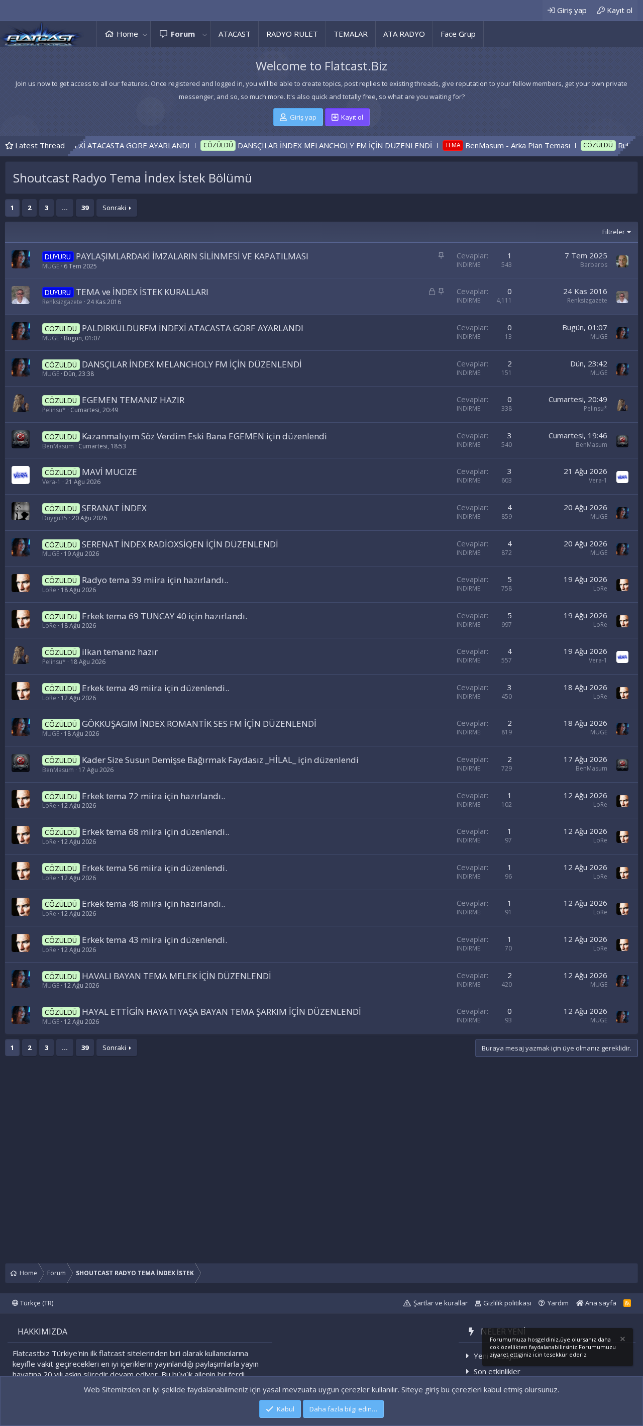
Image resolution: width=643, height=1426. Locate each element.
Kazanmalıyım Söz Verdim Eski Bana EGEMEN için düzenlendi (204, 436)
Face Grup (458, 34)
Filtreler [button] (613, 231)
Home (127, 34)
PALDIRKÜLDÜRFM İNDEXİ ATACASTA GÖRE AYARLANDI (192, 328)
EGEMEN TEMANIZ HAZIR (133, 400)
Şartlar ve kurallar (440, 1302)
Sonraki (114, 207)
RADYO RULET (292, 34)
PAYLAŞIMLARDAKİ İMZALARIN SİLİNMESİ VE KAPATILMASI (192, 256)
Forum (183, 34)
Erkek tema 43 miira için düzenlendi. (154, 939)
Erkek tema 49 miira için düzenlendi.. (155, 688)
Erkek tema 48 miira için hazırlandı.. (153, 903)
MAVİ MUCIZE (109, 472)
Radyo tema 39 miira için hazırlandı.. (155, 580)
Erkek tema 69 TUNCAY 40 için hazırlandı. (164, 616)
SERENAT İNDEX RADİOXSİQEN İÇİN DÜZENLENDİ (180, 544)
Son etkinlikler (497, 1371)
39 (84, 207)
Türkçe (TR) (36, 1302)
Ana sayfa (600, 1302)
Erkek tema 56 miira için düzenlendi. (154, 868)
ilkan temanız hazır (120, 651)
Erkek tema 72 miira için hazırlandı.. (153, 796)
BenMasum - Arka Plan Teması (470, 145)
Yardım (558, 1302)
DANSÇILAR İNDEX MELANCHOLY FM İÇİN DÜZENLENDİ (287, 145)
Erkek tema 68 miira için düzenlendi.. (155, 831)
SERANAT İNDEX (114, 508)
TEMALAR (351, 34)
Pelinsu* (54, 410)
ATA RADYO (404, 34)
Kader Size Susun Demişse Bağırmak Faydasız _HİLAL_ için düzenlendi (220, 760)
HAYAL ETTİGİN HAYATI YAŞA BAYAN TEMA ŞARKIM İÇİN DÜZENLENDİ (221, 1011)
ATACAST (235, 34)
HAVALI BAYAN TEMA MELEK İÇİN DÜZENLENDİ (176, 976)
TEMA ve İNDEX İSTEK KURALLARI (142, 292)
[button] (144, 34)
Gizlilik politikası (507, 1302)
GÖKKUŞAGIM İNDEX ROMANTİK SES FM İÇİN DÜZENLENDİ (199, 723)
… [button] (65, 207)
